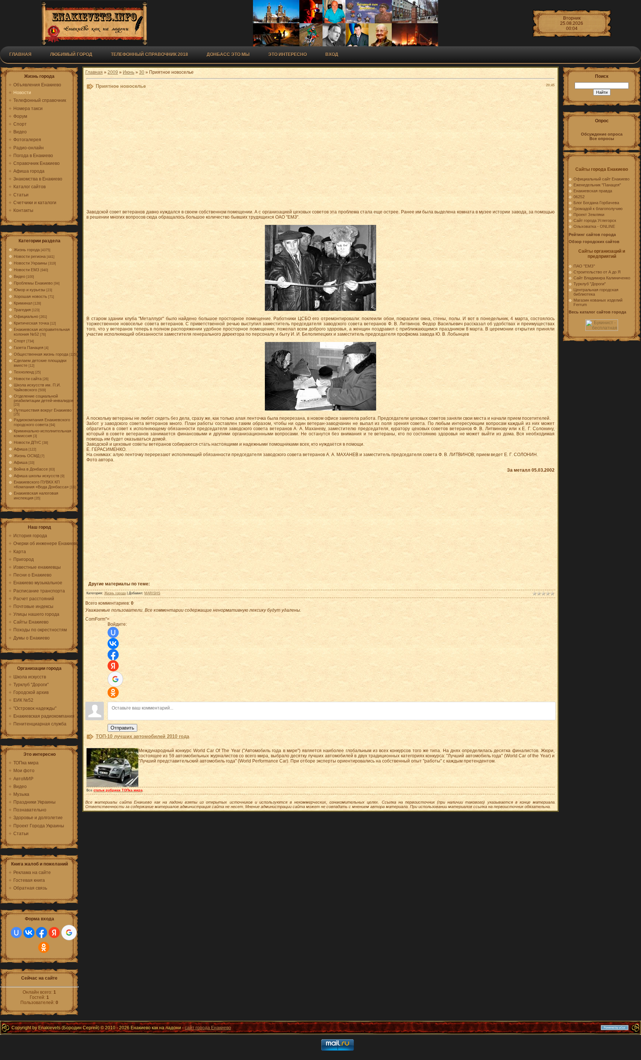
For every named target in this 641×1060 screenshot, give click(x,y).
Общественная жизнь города (41, 354)
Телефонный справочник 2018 (149, 54)
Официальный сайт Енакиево (601, 179)
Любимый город (71, 54)
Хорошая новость (30, 296)
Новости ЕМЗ (26, 270)
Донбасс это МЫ (228, 54)
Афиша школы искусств (36, 475)
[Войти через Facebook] (41, 932)
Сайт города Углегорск (594, 220)
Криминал (23, 303)
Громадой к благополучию (597, 208)
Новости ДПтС (27, 442)
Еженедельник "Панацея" (597, 185)
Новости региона (30, 256)
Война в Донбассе (31, 469)
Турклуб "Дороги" (589, 284)
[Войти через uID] (16, 932)
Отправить (122, 728)
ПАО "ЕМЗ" (584, 266)
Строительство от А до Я (597, 272)
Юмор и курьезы (29, 290)
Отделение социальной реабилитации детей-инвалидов (43, 398)
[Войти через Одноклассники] (43, 947)
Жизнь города (27, 249)
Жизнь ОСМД (26, 455)
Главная (20, 54)
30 (141, 72)
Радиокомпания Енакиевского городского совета (42, 422)
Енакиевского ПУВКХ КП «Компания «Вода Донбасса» (41, 484)
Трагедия (22, 310)
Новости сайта (28, 378)
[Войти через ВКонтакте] (28, 932)
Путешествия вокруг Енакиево (43, 410)
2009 (113, 72)
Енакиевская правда (592, 191)
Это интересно (287, 54)
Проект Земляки (588, 214)
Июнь (128, 72)
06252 (579, 197)
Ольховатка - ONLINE (594, 226)
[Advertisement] (268, 151)
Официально (26, 316)
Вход (331, 54)
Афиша (20, 449)
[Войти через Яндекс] (54, 932)
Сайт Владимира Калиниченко (601, 278)
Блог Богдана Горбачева (596, 202)
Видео (19, 276)
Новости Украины (30, 263)
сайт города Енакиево (208, 1027)
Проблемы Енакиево (33, 283)
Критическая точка (31, 323)
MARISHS (152, 593)
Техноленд (24, 372)
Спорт (19, 341)
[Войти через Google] (69, 932)
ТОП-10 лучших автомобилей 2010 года (142, 736)
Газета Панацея (28, 347)
